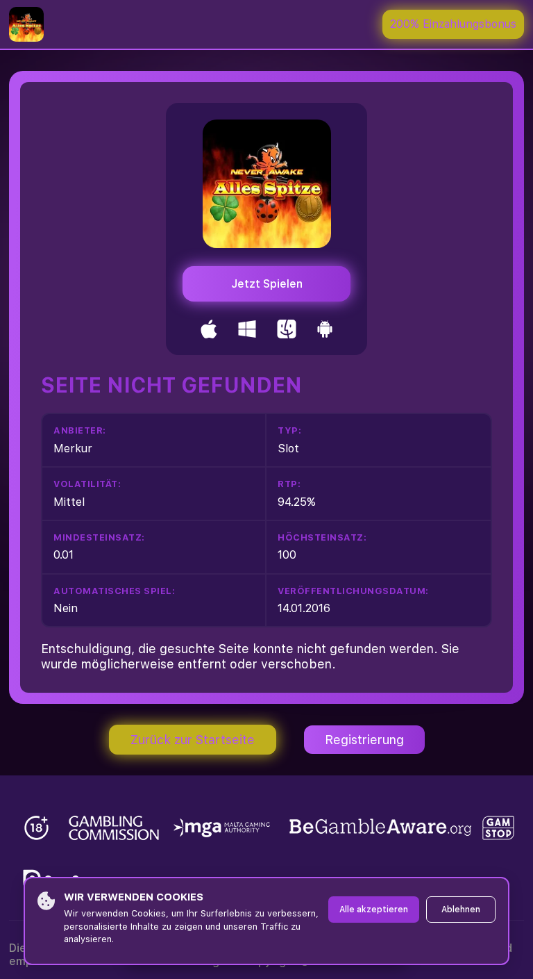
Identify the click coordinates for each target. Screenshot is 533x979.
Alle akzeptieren (373, 909)
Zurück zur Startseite (192, 739)
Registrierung (364, 739)
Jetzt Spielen (267, 283)
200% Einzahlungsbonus (453, 24)
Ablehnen (460, 909)
